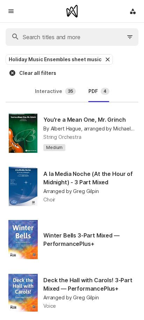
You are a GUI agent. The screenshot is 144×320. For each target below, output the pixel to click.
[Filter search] (130, 37)
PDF (97, 91)
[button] (107, 59)
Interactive (54, 91)
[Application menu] (133, 11)
